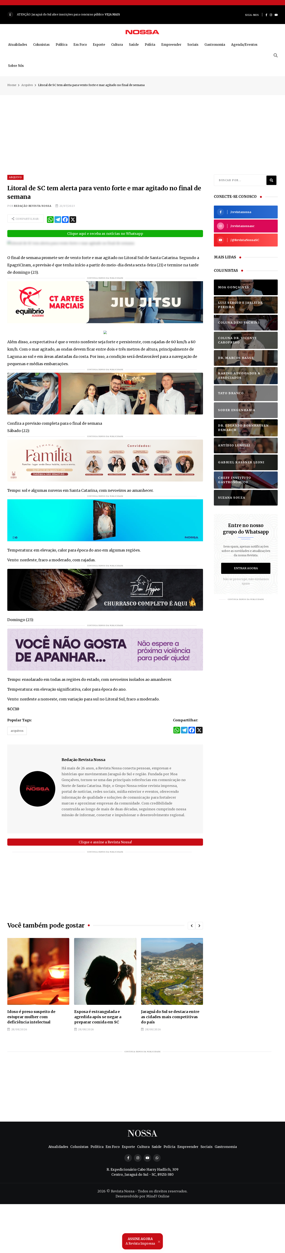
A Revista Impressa (140, 1241)
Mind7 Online (157, 1196)
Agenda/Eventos (244, 45)
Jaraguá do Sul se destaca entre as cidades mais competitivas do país (103, 1016)
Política (61, 45)
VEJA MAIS (120, 14)
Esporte (99, 45)
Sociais (192, 45)
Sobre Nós (16, 66)
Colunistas (41, 45)
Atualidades (17, 45)
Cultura (117, 45)
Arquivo (27, 85)
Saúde (134, 45)
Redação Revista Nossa (32, 205)
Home (11, 85)
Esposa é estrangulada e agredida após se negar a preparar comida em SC (30, 1016)
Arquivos (17, 731)
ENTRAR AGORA (246, 568)
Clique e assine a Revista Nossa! (105, 842)
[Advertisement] (142, 124)
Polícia (150, 45)
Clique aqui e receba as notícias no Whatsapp (105, 233)
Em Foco (80, 45)
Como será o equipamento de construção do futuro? (168, 1014)
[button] (191, 925)
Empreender (171, 45)
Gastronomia (214, 45)
